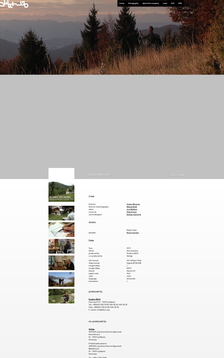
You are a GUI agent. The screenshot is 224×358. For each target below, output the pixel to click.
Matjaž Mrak (132, 207)
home (121, 3)
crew (165, 3)
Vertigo (92, 329)
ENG (180, 3)
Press (181, 175)
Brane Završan (133, 233)
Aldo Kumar (132, 212)
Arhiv (174, 175)
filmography (133, 3)
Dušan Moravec (133, 204)
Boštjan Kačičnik (134, 215)
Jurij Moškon (132, 209)
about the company (150, 3)
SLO (172, 3)
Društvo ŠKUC (95, 299)
